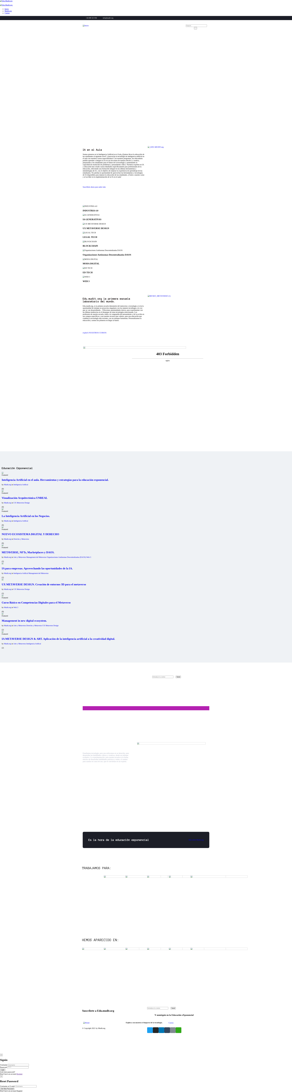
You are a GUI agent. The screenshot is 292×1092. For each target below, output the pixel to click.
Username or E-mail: (7, 1086)
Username (3, 1065)
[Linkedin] (161, 1030)
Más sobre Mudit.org (196, 840)
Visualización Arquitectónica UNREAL (25, 497)
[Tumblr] (167, 1030)
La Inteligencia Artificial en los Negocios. (26, 516)
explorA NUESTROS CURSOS (94, 333)
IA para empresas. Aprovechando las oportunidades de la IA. (37, 568)
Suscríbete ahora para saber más (94, 187)
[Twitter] (150, 1030)
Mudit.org (7, 485)
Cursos (170, 1023)
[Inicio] (86, 26)
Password (3, 1067)
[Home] (86, 1023)
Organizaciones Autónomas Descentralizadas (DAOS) (66, 557)
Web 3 (88, 557)
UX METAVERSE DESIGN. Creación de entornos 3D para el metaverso (44, 584)
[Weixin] (178, 1030)
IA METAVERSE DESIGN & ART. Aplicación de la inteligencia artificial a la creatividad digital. (58, 638)
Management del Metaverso (36, 557)
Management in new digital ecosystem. (24, 620)
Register (19, 1074)
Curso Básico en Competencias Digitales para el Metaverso (36, 602)
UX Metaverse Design (21, 503)
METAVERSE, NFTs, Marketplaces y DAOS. (28, 552)
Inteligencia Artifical (20, 485)
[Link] (173, 1030)
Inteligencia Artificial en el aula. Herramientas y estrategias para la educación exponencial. (55, 479)
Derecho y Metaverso (21, 539)
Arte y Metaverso (19, 557)
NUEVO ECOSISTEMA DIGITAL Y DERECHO (30, 534)
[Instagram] (156, 1030)
